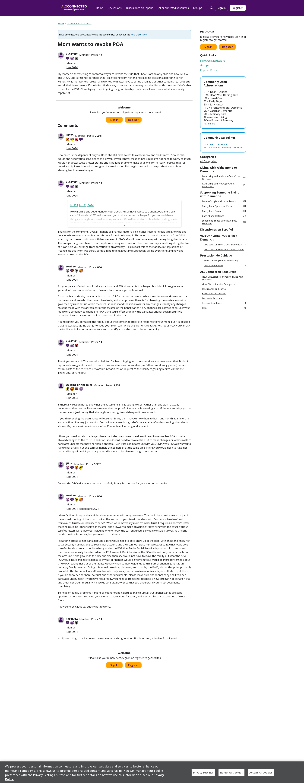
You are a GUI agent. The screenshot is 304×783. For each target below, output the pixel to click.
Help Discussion (139, 34)
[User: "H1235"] (61, 136)
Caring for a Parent (224, 210)
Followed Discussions (212, 60)
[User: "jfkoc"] (61, 465)
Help (224, 307)
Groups (204, 65)
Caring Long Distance (224, 215)
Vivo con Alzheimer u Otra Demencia (225, 244)
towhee (71, 266)
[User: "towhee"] (61, 268)
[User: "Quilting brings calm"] (61, 386)
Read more (209, 123)
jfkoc (69, 463)
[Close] (298, 771)
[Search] (211, 8)
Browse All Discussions (214, 293)
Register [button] (133, 119)
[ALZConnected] (74, 8)
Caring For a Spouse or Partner (224, 206)
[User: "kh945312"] (61, 55)
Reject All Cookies (231, 772)
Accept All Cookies (260, 772)
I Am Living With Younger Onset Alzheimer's (224, 185)
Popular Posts (208, 70)
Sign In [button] (114, 119)
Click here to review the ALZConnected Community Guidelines (223, 146)
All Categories (208, 161)
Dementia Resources (213, 298)
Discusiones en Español (214, 289)
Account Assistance (224, 302)
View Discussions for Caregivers (218, 284)
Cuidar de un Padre (225, 265)
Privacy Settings (203, 772)
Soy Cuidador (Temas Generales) (225, 260)
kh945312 (72, 54)
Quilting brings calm (79, 385)
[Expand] (124, 225)
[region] (152, 772)
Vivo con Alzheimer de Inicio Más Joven (224, 249)
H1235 (69, 135)
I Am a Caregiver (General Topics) (224, 201)
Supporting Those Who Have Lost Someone (224, 222)
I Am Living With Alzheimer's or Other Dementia (224, 177)
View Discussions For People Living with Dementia (222, 278)
